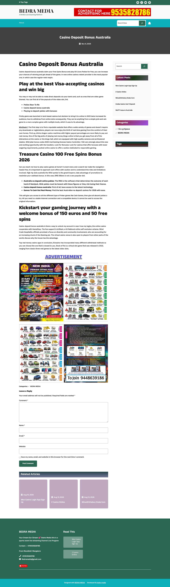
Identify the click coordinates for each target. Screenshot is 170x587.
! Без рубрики (124, 129)
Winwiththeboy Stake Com (93, 502)
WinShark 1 (23, 127)
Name (22, 425)
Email (22, 436)
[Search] (142, 23)
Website (22, 446)
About (21, 23)
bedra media (101, 582)
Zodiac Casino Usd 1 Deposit (125, 104)
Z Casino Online (58, 502)
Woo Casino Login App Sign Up (33, 501)
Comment (23, 400)
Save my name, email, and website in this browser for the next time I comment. (52, 457)
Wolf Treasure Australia (124, 110)
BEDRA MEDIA (36, 10)
